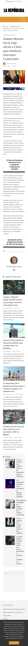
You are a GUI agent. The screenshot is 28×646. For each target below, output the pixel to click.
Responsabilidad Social (9, 35)
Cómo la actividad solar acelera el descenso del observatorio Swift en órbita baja (20, 468)
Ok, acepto (14, 642)
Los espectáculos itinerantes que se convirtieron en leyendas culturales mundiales (20, 488)
